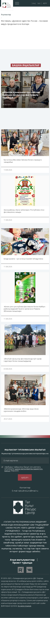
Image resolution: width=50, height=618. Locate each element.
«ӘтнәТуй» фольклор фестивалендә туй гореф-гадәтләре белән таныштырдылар (23, 360)
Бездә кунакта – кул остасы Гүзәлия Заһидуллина (23, 259)
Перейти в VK (29, 570)
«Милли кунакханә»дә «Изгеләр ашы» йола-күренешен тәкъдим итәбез (21, 410)
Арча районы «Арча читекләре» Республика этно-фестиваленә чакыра (24, 211)
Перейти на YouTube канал (21, 570)
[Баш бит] (7, 5)
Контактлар (25, 487)
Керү (45, 3)
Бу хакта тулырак (24, 606)
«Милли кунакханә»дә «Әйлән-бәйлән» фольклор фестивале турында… (21, 95)
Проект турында (22, 562)
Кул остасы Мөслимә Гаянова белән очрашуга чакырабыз (23, 161)
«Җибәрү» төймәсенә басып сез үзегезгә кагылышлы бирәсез (23, 469)
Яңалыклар (6, 14)
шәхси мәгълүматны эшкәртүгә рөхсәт (23, 470)
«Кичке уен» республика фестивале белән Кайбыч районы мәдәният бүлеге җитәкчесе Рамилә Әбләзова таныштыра (24, 308)
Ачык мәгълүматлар (22, 559)
